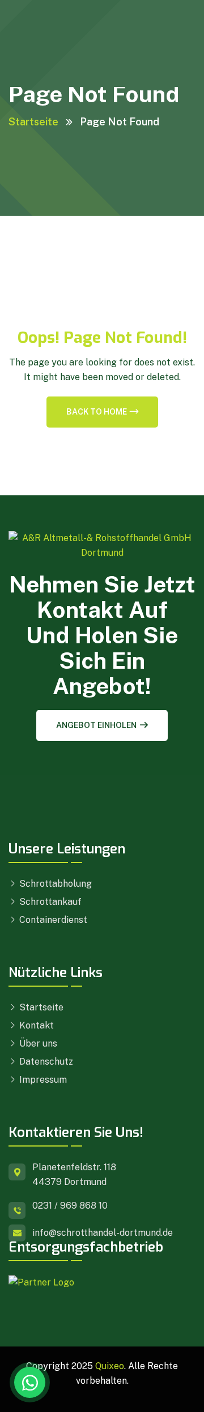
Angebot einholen (96, 725)
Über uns (37, 1043)
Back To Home (96, 411)
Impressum (42, 1079)
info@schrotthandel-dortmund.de (102, 1232)
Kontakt (35, 1025)
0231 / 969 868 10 (70, 1205)
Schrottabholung (54, 883)
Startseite (33, 122)
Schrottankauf (49, 901)
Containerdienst (52, 919)
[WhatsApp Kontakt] (29, 1382)
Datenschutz (45, 1061)
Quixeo (109, 1366)
